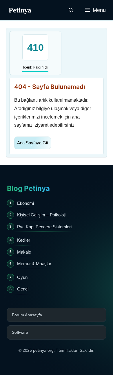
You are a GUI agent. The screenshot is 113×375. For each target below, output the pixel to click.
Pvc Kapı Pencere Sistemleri (44, 226)
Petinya (20, 10)
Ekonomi (25, 203)
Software (20, 332)
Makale (24, 252)
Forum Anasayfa (27, 315)
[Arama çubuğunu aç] (71, 10)
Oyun (22, 277)
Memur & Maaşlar (34, 263)
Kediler (23, 240)
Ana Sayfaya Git (32, 142)
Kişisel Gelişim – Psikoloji (41, 214)
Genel (22, 288)
